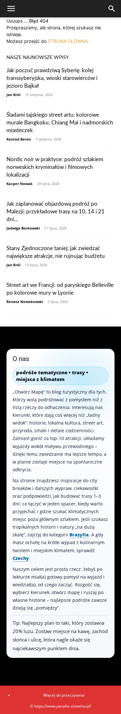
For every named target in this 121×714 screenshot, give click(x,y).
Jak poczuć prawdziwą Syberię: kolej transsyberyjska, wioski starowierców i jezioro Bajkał (51, 78)
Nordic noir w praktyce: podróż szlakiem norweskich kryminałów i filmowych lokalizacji (54, 167)
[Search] (112, 8)
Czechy (21, 558)
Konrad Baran (18, 139)
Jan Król (13, 94)
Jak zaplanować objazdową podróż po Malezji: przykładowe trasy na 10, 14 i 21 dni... (55, 211)
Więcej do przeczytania (64, 695)
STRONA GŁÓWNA (68, 41)
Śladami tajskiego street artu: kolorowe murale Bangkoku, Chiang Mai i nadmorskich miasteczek (59, 122)
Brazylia (79, 535)
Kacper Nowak (19, 183)
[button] (11, 8)
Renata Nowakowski (24, 301)
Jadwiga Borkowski (23, 228)
